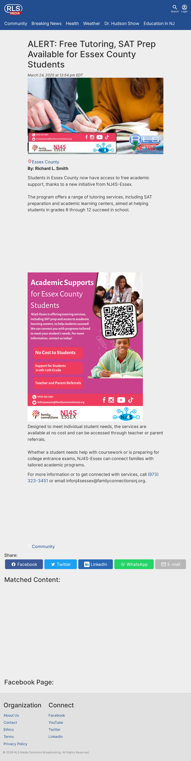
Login (184, 11)
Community (15, 23)
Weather (91, 23)
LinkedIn (98, 564)
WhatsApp (137, 564)
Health (72, 23)
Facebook (26, 564)
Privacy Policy (15, 744)
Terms (9, 736)
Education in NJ (159, 23)
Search (175, 11)
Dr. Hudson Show (121, 23)
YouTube (55, 722)
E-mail (173, 564)
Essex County (45, 162)
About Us (11, 715)
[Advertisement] (95, 242)
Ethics (9, 729)
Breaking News (47, 23)
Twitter (63, 564)
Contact (10, 722)
